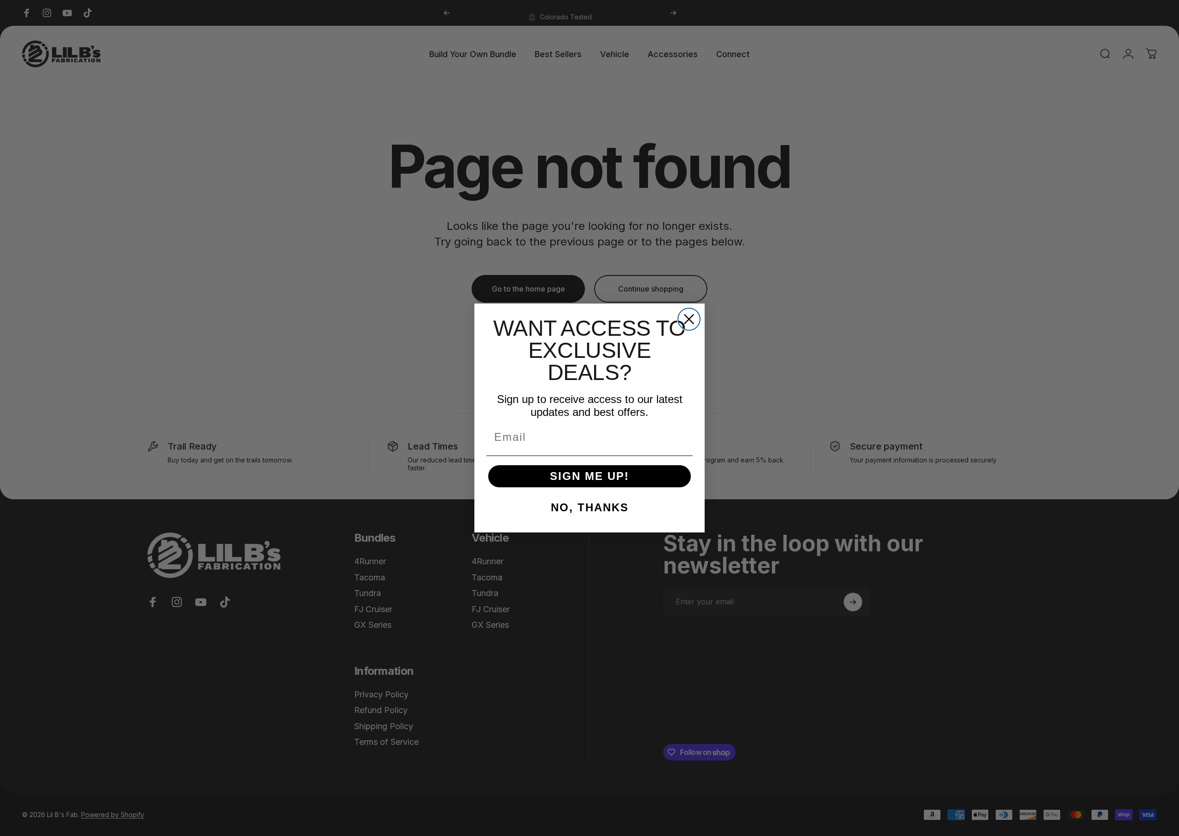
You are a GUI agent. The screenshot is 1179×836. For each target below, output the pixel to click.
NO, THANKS (590, 507)
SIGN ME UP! (589, 476)
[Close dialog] (689, 319)
